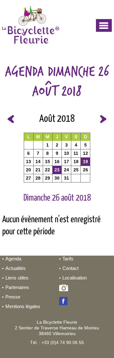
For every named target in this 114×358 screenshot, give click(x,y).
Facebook (64, 301)
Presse (12, 296)
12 (85, 153)
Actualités (15, 268)
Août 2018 (57, 119)
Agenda (13, 258)
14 (38, 161)
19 (85, 161)
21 (38, 169)
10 (66, 153)
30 (57, 178)
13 (28, 161)
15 (47, 161)
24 (66, 169)
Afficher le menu (104, 25)
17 (66, 161)
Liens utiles (16, 277)
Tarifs (67, 258)
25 (76, 169)
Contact (70, 268)
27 (28, 178)
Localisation (74, 277)
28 (38, 178)
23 (57, 169)
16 (57, 161)
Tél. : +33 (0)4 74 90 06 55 (57, 342)
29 (47, 178)
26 (85, 169)
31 (66, 178)
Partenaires (17, 287)
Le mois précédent (11, 119)
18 (76, 161)
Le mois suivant (103, 119)
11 (75, 153)
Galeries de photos (64, 289)
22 (47, 169)
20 (28, 169)
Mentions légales (22, 306)
